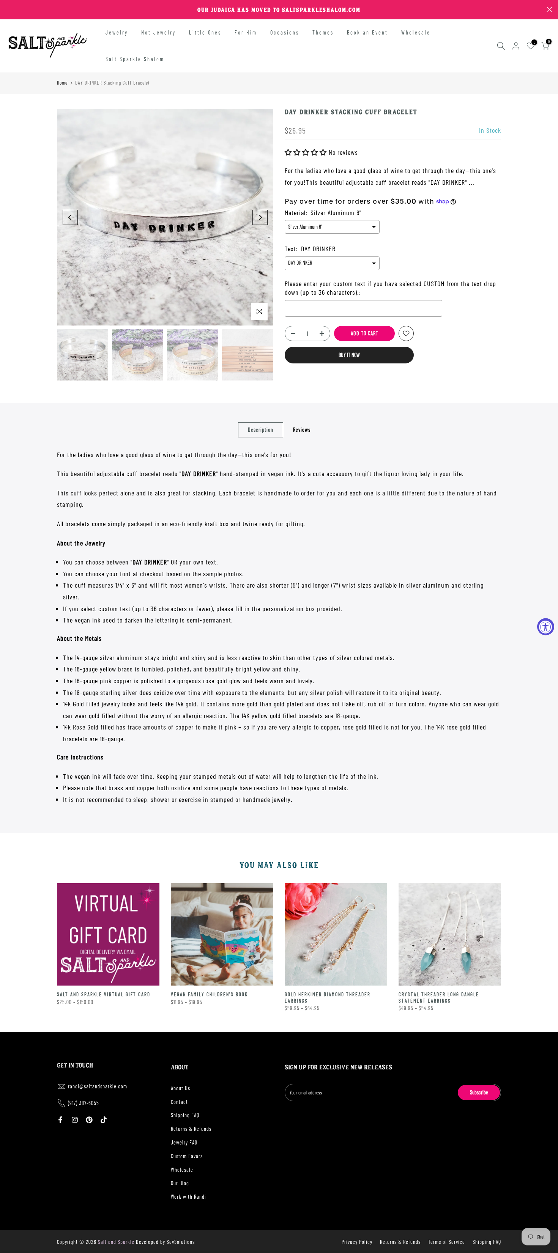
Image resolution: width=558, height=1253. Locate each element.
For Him (246, 32)
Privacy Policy (357, 1242)
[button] (307, 152)
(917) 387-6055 (83, 1103)
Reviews (302, 429)
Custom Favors (187, 1156)
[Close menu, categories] (118, 9)
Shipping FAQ (185, 1115)
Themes (323, 32)
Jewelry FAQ (184, 1142)
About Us (180, 1088)
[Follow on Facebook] (60, 1119)
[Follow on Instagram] (74, 1119)
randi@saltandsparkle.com (97, 1086)
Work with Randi (188, 1196)
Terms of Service (446, 1242)
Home (62, 83)
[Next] (260, 217)
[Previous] (70, 217)
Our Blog (180, 1183)
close (8, 9)
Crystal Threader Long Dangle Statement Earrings (439, 997)
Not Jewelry (158, 32)
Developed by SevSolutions (165, 1242)
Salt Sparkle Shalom (135, 59)
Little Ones (205, 32)
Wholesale (415, 32)
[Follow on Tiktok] (103, 1119)
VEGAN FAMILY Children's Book (209, 994)
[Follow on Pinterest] (89, 1119)
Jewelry (117, 32)
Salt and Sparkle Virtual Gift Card (103, 994)
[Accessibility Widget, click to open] (545, 626)
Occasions (284, 32)
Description (260, 429)
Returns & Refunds (191, 1129)
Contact (179, 1102)
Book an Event (367, 32)
